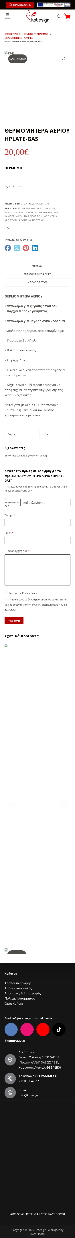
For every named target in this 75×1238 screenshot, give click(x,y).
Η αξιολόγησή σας (17, 551)
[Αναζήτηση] (59, 16)
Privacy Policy (29, 593)
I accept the (23, 593)
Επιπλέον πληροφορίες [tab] (37, 274)
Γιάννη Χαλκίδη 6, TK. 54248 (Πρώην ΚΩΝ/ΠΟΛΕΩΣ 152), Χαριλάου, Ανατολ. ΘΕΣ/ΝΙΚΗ (40, 1062)
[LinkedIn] (35, 248)
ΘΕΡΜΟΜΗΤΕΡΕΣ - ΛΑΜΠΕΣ (39, 208)
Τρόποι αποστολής (18, 988)
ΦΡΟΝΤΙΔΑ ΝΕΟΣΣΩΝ (29, 216)
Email (9, 533)
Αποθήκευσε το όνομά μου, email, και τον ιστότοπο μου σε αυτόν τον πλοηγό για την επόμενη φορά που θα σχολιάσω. (36, 604)
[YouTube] (43, 1029)
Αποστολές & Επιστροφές (23, 993)
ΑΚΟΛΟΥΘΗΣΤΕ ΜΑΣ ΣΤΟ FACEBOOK (37, 1214)
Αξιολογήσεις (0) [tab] (37, 282)
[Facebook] (8, 248)
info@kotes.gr (28, 1095)
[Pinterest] (26, 248)
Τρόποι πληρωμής (18, 983)
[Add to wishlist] (9, 227)
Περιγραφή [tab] (37, 266)
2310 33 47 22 (29, 1081)
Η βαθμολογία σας (12, 503)
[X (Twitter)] (17, 248)
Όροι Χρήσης (14, 1003)
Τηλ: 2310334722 (22, 4)
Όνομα (10, 515)
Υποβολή (14, 620)
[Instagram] (27, 1029)
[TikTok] (59, 1029)
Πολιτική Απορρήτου (20, 998)
